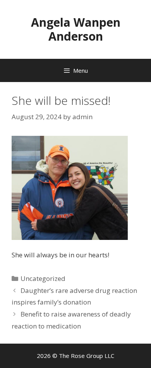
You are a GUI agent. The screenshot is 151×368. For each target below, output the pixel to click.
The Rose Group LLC (86, 355)
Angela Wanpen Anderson (75, 29)
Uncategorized (43, 278)
